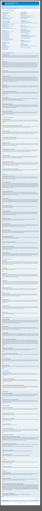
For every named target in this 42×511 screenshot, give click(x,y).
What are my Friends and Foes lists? (25, 26)
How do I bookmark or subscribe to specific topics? (27, 36)
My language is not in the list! (5, 25)
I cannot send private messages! (25, 21)
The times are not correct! (5, 23)
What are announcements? (5, 47)
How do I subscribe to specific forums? (25, 37)
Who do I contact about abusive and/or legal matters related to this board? (29, 46)
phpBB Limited (25, 473)
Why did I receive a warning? (5, 37)
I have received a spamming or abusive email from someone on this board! (29, 23)
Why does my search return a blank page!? (26, 31)
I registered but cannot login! (5, 15)
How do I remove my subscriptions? (25, 38)
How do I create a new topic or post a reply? (7, 31)
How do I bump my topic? (5, 40)
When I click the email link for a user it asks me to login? (9, 28)
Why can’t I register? (4, 14)
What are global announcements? (6, 46)
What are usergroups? (23, 14)
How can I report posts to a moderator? (7, 38)
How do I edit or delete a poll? (5, 35)
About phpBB (26, 474)
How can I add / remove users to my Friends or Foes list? (28, 27)
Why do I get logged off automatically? (6, 18)
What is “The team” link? (24, 18)
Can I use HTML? (4, 44)
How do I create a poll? (5, 33)
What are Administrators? (24, 13)
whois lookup (22, 485)
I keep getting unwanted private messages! (26, 22)
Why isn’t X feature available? (24, 45)
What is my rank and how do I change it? (7, 27)
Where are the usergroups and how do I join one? (27, 15)
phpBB (13, 145)
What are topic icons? (4, 49)
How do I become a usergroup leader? (25, 16)
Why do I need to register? (5, 13)
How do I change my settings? (5, 22)
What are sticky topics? (5, 48)
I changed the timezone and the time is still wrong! (8, 24)
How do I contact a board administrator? (26, 47)
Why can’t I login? (4, 16)
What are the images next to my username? (7, 26)
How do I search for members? (24, 32)
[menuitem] (3, 6)
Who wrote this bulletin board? (24, 44)
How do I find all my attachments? (25, 41)
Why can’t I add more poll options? (6, 34)
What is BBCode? (4, 43)
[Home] (3, 3)
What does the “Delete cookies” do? (6, 19)
